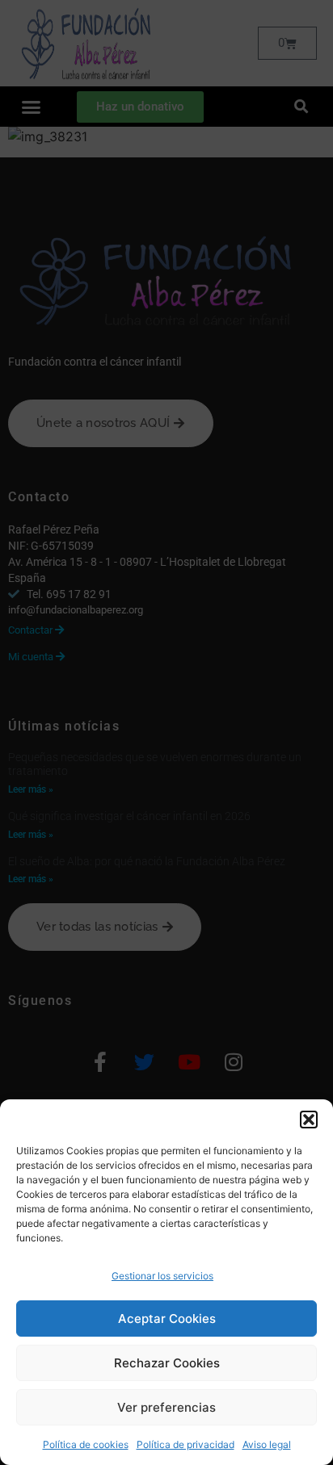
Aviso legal (266, 1444)
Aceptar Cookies (167, 1318)
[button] (309, 1119)
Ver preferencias (166, 1407)
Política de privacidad (185, 1444)
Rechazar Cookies (167, 1363)
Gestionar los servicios (162, 1276)
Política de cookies (86, 1444)
